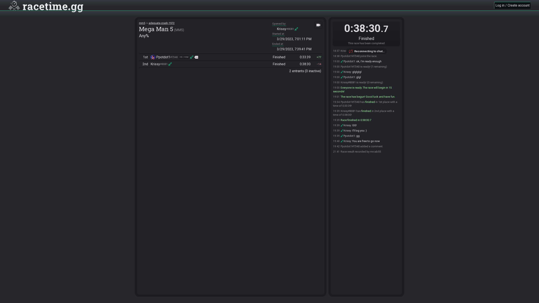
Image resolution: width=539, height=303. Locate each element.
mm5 (142, 23)
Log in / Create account (512, 5)
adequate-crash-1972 (162, 23)
